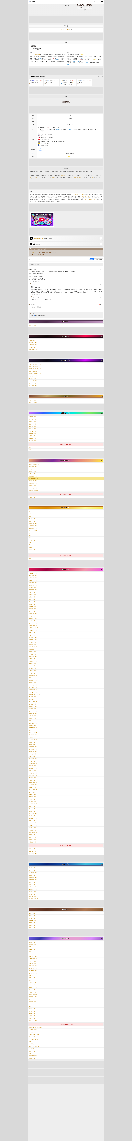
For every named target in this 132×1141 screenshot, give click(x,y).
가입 (34, 315)
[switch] (85, 9)
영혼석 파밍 (32, 153)
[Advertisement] (66, 19)
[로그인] (99, 2)
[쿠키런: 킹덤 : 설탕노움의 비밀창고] (32, 2)
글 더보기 (100, 76)
